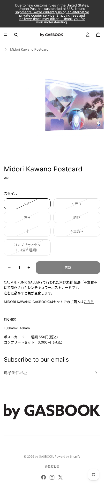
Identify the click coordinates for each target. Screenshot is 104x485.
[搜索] (16, 34)
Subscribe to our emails (36, 359)
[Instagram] (52, 477)
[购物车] (98, 34)
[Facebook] (43, 477)
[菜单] (5, 34)
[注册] (95, 373)
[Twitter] (60, 477)
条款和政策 (52, 467)
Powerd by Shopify (67, 456)
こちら (89, 302)
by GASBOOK (44, 456)
